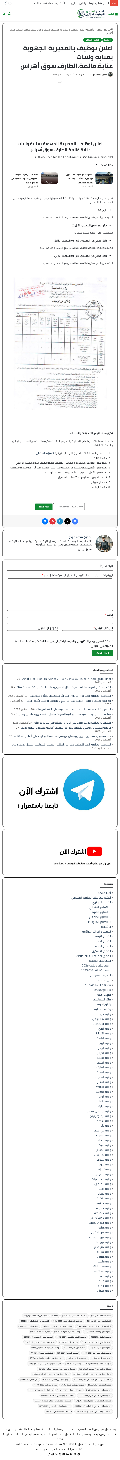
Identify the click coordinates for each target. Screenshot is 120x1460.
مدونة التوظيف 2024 (99, 1385)
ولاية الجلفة (104, 1057)
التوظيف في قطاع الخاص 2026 (35, 1321)
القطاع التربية (103, 936)
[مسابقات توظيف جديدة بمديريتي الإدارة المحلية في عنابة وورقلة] (49, 178)
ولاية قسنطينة (102, 1266)
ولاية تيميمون (102, 1183)
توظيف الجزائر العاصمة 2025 (98, 1331)
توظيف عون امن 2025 (74, 1347)
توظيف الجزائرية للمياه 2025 (67, 1331)
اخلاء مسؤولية (24, 1444)
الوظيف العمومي (92, 40)
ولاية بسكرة (104, 1120)
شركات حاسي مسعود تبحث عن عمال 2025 (92, 1379)
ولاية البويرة (104, 1043)
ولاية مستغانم (102, 1271)
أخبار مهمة (104, 892)
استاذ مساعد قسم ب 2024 (74, 1315)
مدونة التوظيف (29, 1379)
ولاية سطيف (103, 1203)
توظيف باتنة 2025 (68, 1342)
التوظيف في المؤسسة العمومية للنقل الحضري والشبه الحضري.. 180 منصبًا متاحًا (63, 687)
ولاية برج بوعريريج (100, 1116)
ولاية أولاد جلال (102, 1023)
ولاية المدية (104, 1072)
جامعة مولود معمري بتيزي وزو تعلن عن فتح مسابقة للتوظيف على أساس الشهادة (62, 736)
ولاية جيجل (104, 1193)
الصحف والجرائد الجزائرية (96, 931)
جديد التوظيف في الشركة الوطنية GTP (46, 1358)
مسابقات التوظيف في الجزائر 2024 (58, 1395)
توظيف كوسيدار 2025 (42, 1353)
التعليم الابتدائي (99, 907)
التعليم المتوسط (98, 921)
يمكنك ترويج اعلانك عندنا (71, 1449)
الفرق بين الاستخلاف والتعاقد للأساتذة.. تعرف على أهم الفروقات (73, 709)
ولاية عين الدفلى (101, 1232)
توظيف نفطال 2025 (77, 1358)
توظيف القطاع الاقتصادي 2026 (96, 1342)
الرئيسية (90, 29)
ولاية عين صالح (102, 1242)
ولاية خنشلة (104, 1198)
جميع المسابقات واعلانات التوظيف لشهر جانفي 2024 (88, 1363)
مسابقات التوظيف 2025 (69, 1390)
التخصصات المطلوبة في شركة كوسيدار (41, 1315)
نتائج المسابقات (102, 999)
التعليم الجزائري (101, 902)
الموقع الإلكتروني (48, 627)
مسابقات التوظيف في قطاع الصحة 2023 (93, 1401)
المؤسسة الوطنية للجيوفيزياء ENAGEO (94, 1326)
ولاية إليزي (104, 1028)
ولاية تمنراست (102, 1154)
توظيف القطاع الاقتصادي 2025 (38, 1337)
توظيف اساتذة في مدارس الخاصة (57, 1326)
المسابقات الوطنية (100, 960)
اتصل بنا (79, 1444)
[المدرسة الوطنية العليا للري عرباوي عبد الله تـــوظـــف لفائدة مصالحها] (104, 178)
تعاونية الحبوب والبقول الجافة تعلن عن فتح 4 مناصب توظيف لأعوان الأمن (68, 700)
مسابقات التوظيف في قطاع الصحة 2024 (53, 1401)
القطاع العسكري (101, 951)
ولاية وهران (104, 1290)
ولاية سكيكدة (102, 1213)
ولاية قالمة (104, 1261)
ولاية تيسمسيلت (101, 1179)
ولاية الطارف (103, 1067)
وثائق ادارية (104, 1004)
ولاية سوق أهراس (100, 1217)
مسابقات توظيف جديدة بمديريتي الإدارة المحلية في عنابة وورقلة (24, 178)
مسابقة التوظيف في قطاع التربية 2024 (93, 1411)
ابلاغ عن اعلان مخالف (46, 1449)
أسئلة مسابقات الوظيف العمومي (91, 897)
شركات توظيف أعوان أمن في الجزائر (95, 1369)
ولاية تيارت (105, 1164)
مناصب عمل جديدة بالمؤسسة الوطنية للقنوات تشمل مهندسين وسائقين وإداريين (63, 714)
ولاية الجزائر (104, 1052)
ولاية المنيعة (103, 1086)
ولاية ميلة (105, 1281)
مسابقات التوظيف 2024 (98, 1390)
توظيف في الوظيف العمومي (45, 1347)
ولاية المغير (104, 1082)
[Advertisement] (60, 106)
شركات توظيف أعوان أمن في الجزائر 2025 (92, 1374)
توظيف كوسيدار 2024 (68, 1353)
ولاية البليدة (104, 1038)
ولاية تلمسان (103, 1150)
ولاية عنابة (104, 1227)
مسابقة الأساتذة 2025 (95, 970)
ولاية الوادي (104, 1096)
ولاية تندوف (104, 1159)
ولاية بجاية (104, 1106)
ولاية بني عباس (102, 1130)
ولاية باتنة (105, 1101)
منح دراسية (104, 994)
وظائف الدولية (102, 1009)
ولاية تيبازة (104, 1169)
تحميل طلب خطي (45, 453)
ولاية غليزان (104, 1256)
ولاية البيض (104, 1048)
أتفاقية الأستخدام (64, 1444)
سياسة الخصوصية (43, 1444)
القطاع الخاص (103, 941)
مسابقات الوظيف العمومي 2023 (54, 1406)
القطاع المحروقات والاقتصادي (93, 955)
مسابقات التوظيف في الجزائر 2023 (95, 1395)
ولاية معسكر (103, 1276)
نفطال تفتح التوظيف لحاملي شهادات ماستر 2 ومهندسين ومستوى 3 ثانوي (66, 678)
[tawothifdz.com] (91, 14)
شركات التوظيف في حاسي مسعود (45, 1363)
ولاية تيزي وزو (103, 1174)
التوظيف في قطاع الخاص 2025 (67, 1321)
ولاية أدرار (105, 1014)
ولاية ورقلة (104, 1285)
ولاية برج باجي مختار (99, 1111)
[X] (83, 550)
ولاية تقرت (105, 1145)
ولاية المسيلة (103, 1077)
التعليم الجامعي (99, 917)
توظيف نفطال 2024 (101, 1358)
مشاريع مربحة (102, 989)
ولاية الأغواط (103, 1033)
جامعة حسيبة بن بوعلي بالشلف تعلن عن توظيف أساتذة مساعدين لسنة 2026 (66, 727)
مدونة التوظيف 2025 (72, 1385)
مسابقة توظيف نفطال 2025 (59, 1411)
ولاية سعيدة (103, 1208)
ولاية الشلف (104, 1062)
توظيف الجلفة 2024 (40, 1331)
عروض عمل (103, 29)
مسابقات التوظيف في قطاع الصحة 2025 (93, 1406)
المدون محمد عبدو (100, 74)
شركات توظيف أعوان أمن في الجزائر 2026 (50, 1374)
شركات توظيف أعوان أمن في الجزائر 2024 (56, 1369)
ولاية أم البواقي (101, 1018)
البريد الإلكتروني (103, 627)
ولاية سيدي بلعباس (99, 1222)
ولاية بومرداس (102, 1135)
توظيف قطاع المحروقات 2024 (97, 1353)
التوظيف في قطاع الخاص (99, 1321)
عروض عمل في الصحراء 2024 (56, 1379)
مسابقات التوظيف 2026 (41, 1390)
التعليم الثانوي (100, 912)
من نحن (99, 1444)
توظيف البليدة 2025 (28, 1326)
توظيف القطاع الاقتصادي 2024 (71, 1337)
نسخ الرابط (44, 507)
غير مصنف (104, 980)
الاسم (109, 614)
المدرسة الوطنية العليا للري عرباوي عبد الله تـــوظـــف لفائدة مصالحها (71, 3)
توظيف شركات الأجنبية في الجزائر (40, 1342)
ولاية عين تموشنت (100, 1237)
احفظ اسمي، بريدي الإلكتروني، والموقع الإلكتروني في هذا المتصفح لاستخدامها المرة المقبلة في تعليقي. (64, 643)
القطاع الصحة (103, 946)
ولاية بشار (105, 1125)
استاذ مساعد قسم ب (101, 1315)
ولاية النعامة (103, 1091)
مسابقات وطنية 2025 (95, 965)
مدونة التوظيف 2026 (45, 1385)
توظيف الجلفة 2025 (100, 1337)
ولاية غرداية (104, 1251)
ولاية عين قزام (102, 1247)
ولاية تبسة (104, 1140)
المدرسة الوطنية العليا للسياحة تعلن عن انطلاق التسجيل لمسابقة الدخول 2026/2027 (61, 744)
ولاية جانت (105, 1188)
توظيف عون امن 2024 (100, 1347)
